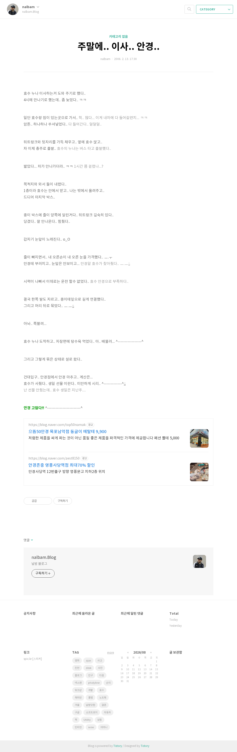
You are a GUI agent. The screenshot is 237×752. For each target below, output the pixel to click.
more (110, 652)
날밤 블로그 (39, 564)
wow (91, 727)
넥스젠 (78, 682)
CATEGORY (208, 9)
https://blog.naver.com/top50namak (57, 425)
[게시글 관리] (47, 500)
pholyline (94, 682)
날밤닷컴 (90, 705)
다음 (101, 675)
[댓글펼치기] (31, 540)
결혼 (104, 705)
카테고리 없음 (118, 37)
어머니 (103, 727)
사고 (99, 660)
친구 (90, 675)
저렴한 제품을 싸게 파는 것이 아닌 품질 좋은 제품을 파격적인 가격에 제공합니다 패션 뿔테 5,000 (103, 438)
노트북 (102, 697)
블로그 (78, 675)
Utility (87, 719)
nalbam (28, 7)
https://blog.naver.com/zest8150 (54, 458)
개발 (90, 690)
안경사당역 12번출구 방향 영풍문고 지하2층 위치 (66, 472)
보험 (99, 719)
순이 (108, 682)
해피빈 (78, 697)
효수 (101, 690)
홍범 (90, 697)
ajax (88, 660)
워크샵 (78, 690)
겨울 (77, 705)
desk (88, 668)
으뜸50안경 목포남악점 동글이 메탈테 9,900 (67, 431)
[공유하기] (41, 500)
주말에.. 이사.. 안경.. (119, 46)
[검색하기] (189, 9)
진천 (77, 668)
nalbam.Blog (43, 557)
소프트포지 (91, 712)
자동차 (107, 712)
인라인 (78, 727)
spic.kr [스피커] (33, 659)
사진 (100, 668)
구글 (77, 712)
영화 (77, 660)
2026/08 (139, 652)
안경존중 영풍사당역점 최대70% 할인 (61, 465)
